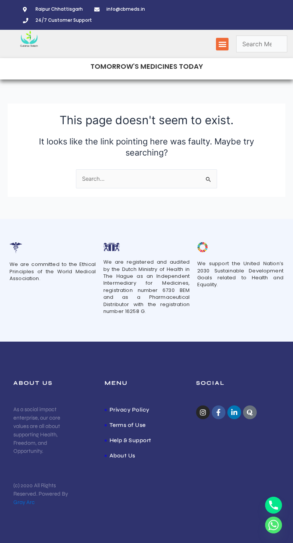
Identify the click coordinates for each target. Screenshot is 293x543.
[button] (222, 44)
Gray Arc (24, 502)
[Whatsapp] (273, 525)
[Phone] (273, 505)
